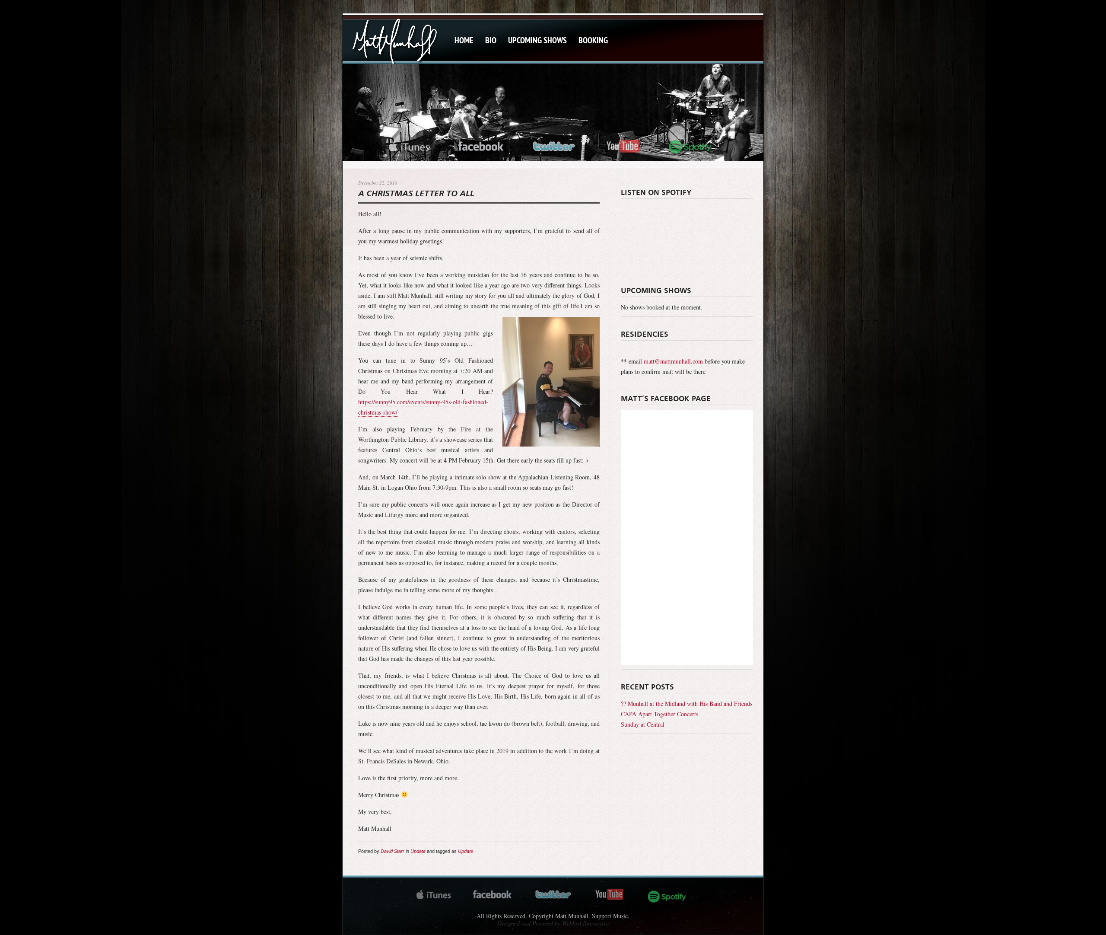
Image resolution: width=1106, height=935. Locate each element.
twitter (555, 145)
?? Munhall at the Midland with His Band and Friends (686, 703)
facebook (481, 145)
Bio (490, 40)
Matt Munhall (394, 41)
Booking (593, 40)
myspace (693, 145)
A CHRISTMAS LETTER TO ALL (416, 194)
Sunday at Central (642, 724)
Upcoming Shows (537, 40)
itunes (409, 145)
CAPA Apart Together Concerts (659, 714)
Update (418, 851)
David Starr (392, 851)
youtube (622, 145)
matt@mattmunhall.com (673, 361)
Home (464, 40)
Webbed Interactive (585, 923)
